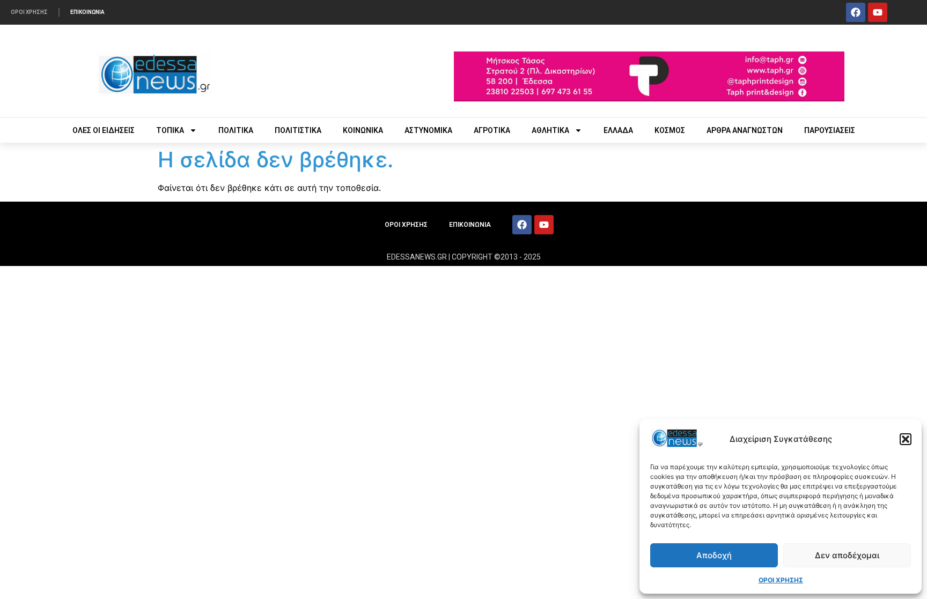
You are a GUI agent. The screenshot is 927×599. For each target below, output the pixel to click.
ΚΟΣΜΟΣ (669, 130)
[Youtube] (877, 12)
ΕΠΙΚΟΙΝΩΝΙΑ (87, 12)
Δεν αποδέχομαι (847, 555)
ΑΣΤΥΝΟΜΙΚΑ (428, 130)
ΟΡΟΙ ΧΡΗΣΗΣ (781, 580)
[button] (905, 439)
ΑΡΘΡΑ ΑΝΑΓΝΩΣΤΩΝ (745, 130)
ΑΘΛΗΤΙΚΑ (550, 130)
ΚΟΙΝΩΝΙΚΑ (363, 130)
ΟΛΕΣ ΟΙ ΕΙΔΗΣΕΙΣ (103, 130)
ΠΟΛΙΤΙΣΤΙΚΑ (298, 130)
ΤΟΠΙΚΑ (170, 130)
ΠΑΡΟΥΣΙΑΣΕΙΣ (829, 130)
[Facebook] (855, 12)
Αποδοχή (714, 555)
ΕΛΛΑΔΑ (618, 130)
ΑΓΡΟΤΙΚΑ (492, 130)
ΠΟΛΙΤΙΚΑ (235, 130)
